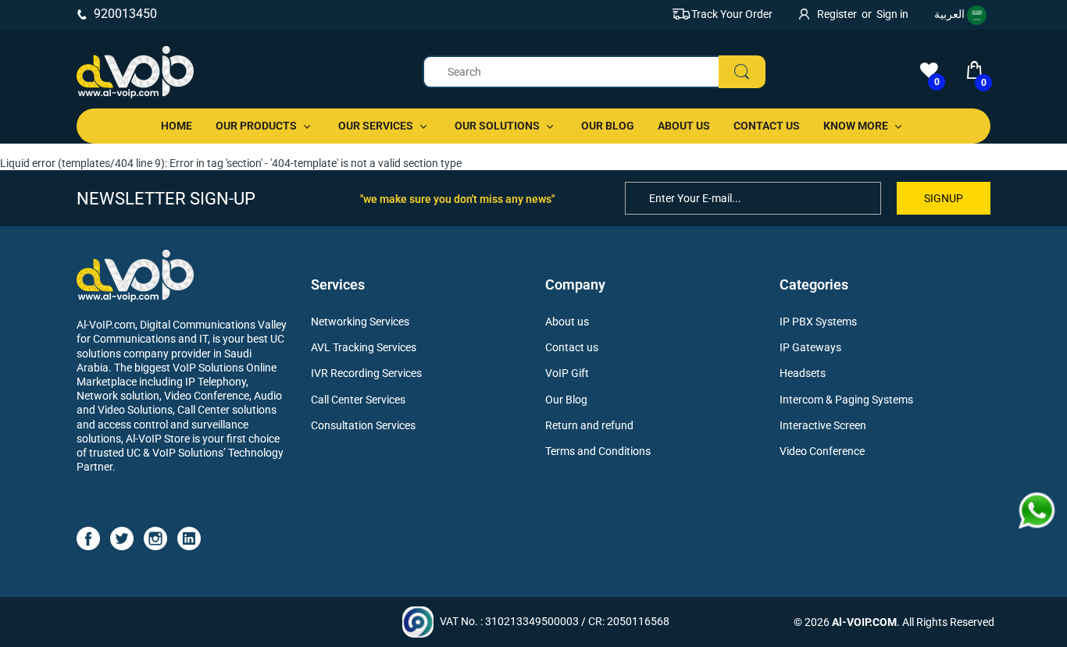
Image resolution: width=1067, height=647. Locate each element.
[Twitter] (122, 536)
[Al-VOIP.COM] (135, 72)
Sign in (892, 14)
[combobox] (593, 72)
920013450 (125, 13)
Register (837, 14)
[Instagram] (155, 536)
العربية (950, 14)
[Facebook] (88, 536)
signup (943, 198)
